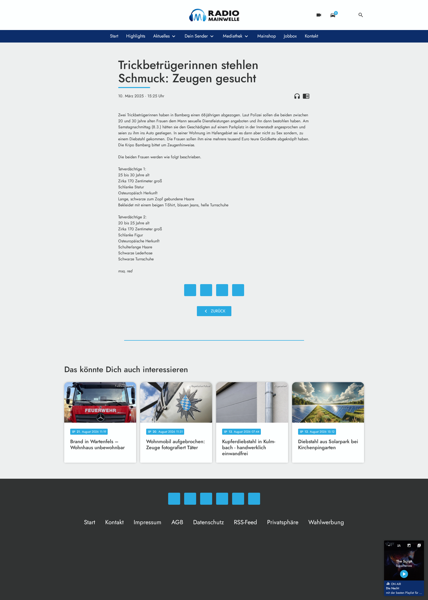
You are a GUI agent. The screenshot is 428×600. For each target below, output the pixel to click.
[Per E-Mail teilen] (238, 290)
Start (114, 36)
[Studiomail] (109, 15)
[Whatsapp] (69, 15)
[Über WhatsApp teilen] (222, 290)
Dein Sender (196, 36)
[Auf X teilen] (206, 290)
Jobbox (290, 36)
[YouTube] (99, 15)
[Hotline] (119, 15)
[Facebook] (79, 15)
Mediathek (232, 36)
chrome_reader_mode (306, 96)
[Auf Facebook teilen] (190, 290)
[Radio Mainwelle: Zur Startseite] (214, 15)
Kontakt (311, 36)
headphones (297, 96)
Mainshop (266, 36)
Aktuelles (161, 36)
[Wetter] (347, 15)
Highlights (135, 36)
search (361, 15)
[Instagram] (89, 15)
